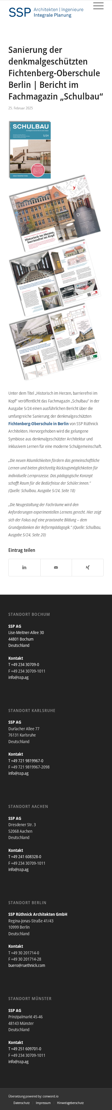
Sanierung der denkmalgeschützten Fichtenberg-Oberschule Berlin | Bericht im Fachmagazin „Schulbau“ (55, 72)
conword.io (51, 1096)
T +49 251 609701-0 (24, 1048)
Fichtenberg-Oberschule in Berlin (38, 423)
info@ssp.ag (18, 677)
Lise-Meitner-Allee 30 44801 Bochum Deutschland (26, 639)
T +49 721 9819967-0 (25, 760)
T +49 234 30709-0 (23, 664)
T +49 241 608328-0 (24, 856)
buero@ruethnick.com (26, 965)
